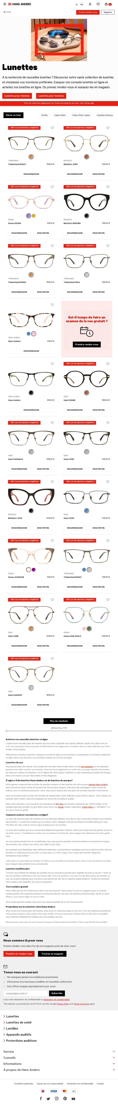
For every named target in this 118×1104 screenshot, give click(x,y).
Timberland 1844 (72, 282)
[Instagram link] (56, 1098)
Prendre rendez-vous (86, 344)
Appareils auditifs (17, 1035)
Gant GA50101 (15, 695)
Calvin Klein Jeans (81, 115)
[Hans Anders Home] (21, 4)
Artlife (44, 115)
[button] (90, 4)
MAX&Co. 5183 (71, 164)
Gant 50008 (69, 400)
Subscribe (57, 993)
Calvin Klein (60, 115)
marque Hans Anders (98, 785)
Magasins (108, 12)
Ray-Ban (59, 804)
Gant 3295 (69, 459)
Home (8, 12)
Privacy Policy (63, 1004)
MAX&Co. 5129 (15, 518)
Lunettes (11, 1017)
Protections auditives (20, 1041)
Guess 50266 (14, 223)
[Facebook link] (41, 1098)
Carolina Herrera (105, 115)
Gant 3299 (69, 518)
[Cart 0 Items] (106, 4)
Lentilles (10, 1029)
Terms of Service (81, 1004)
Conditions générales (23, 1084)
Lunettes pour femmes (17, 96)
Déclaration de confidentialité (80, 1084)
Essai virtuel (99, 174)
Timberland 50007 (73, 577)
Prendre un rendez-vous (19, 954)
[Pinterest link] (65, 1098)
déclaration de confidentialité (56, 1000)
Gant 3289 (13, 636)
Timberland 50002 (17, 282)
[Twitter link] (48, 1098)
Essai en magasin (31, 174)
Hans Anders (14, 341)
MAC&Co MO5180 (72, 223)
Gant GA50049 (15, 459)
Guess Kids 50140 (72, 636)
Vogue (61, 807)
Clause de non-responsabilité (50, 1084)
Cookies (100, 1084)
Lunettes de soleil (17, 1023)
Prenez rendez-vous (88, 12)
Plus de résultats (59, 721)
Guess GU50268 (16, 577)
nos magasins (87, 767)
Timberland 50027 (17, 164)
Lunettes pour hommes (51, 96)
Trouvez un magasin (52, 954)
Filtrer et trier (13, 115)
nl (77, 5)
